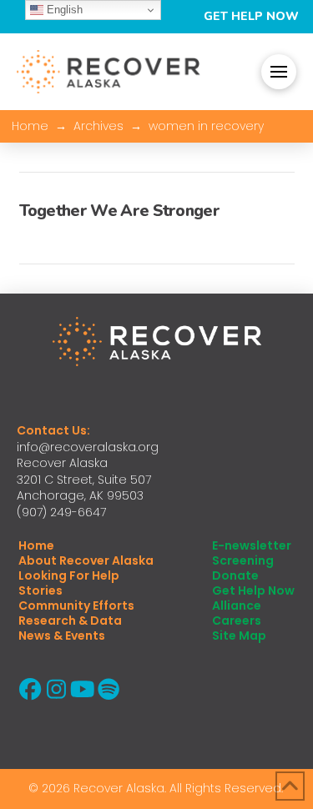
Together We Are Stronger (119, 210)
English (63, 9)
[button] (278, 71)
